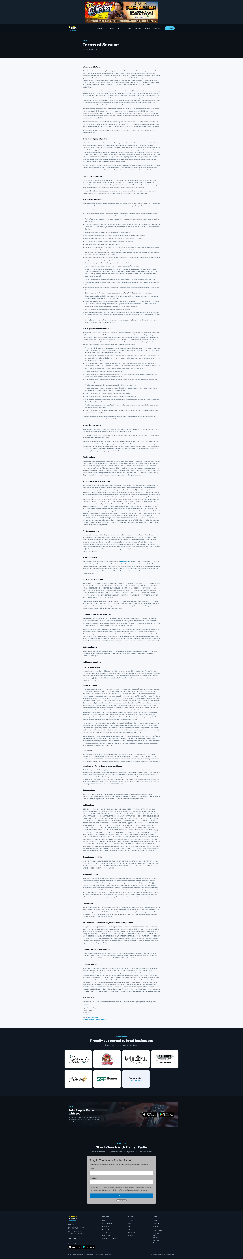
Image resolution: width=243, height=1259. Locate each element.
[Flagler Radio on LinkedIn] (75, 1238)
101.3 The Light (106, 1232)
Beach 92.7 (105, 1220)
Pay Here (170, 28)
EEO (154, 1242)
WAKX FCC (156, 1240)
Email (92, 1169)
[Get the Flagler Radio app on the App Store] (121, 1114)
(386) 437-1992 (92, 1017)
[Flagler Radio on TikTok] (80, 1238)
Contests (138, 28)
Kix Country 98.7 (107, 1226)
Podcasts (111, 28)
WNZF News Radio (107, 1223)
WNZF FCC (156, 1233)
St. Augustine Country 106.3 (110, 1238)
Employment (156, 1223)
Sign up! (121, 1196)
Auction (147, 28)
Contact (155, 1220)
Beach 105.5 (106, 1235)
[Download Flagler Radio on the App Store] (150, 1114)
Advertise (156, 28)
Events (129, 28)
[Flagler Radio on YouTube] (70, 1238)
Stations (99, 28)
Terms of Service (99, 1254)
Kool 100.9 (105, 1229)
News (119, 28)
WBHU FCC (156, 1238)
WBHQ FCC (156, 1235)
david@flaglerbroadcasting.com (94, 1019)
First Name (93, 1178)
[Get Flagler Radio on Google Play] (166, 1114)
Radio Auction (131, 1232)
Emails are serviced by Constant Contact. (137, 1190)
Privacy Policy (125, 561)
